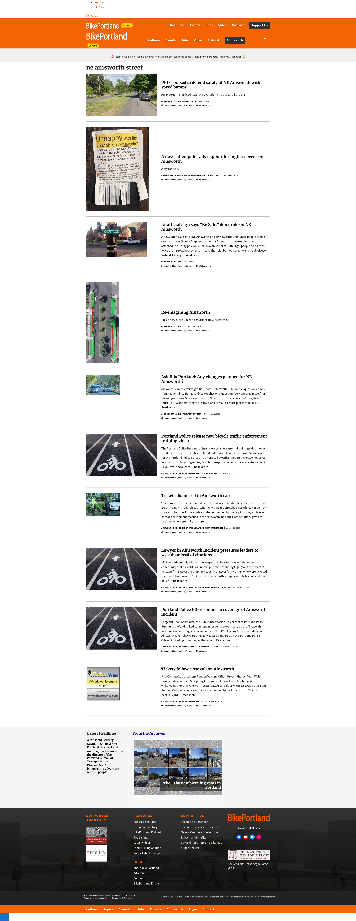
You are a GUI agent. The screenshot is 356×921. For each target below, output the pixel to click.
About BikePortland (146, 868)
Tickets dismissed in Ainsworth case (196, 495)
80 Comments (204, 651)
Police (207, 473)
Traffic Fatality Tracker (148, 853)
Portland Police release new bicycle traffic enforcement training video (214, 438)
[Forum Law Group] (96, 860)
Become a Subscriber (194, 822)
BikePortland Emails (147, 883)
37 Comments (204, 330)
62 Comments (204, 477)
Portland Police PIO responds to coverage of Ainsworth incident (214, 612)
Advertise (139, 873)
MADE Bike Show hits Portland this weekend (102, 745)
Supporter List (190, 848)
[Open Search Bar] (91, 16)
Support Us (259, 25)
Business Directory (145, 827)
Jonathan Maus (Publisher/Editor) (178, 105)
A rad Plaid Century (100, 740)
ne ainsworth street (171, 101)
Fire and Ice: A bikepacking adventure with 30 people (103, 769)
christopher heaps (191, 528)
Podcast (238, 25)
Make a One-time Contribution (200, 832)
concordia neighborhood (174, 175)
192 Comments (205, 266)
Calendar (125, 909)
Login (101, 2)
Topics (108, 909)
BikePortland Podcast (147, 832)
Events (195, 25)
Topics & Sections (145, 822)
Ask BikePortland (170, 414)
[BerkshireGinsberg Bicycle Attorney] (96, 842)
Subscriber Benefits (193, 837)
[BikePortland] (106, 37)
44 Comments (204, 179)
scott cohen (189, 101)
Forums (155, 909)
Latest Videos (142, 843)
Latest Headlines (102, 733)
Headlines (177, 25)
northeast (215, 175)
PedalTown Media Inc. (194, 897)
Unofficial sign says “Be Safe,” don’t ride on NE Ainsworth (206, 227)
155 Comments (205, 705)
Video (222, 25)
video (214, 473)
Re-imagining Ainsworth (185, 312)
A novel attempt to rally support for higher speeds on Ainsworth (212, 159)
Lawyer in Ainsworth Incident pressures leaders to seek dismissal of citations (209, 552)
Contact (102, 7)
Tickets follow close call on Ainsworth (197, 669)
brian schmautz (189, 646)
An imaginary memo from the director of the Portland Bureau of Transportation (105, 756)
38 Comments (204, 532)
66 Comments (204, 105)
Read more (192, 255)
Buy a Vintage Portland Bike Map (201, 843)
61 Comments (204, 418)
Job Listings (141, 837)
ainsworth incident (171, 473)
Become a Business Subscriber (200, 827)
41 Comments (204, 591)
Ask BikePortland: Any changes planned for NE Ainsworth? (206, 379)
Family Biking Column (147, 848)
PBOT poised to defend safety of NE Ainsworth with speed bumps (210, 85)
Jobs (209, 25)
